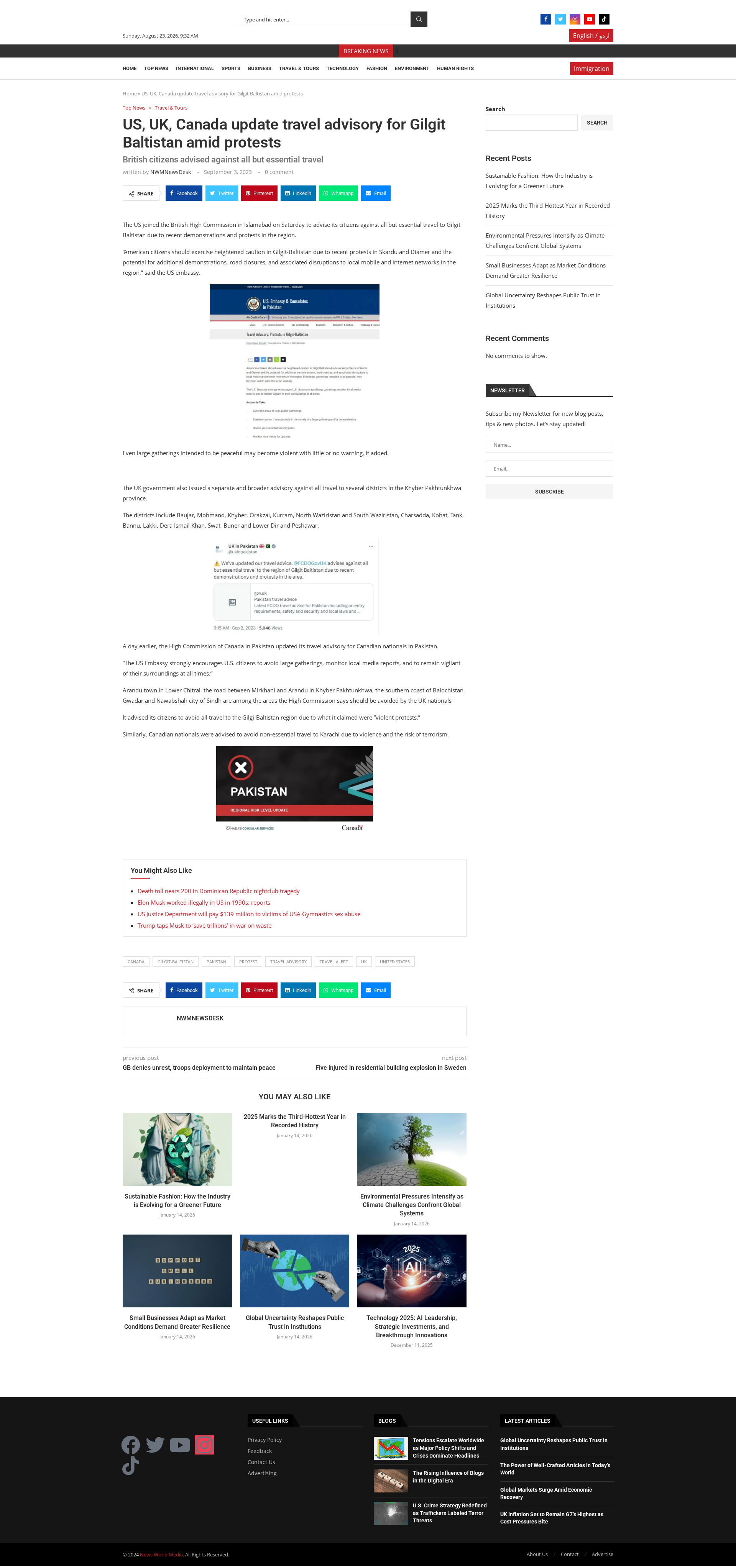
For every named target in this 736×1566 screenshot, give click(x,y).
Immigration (592, 68)
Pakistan (216, 961)
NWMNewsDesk (170, 171)
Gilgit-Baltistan (176, 961)
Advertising (262, 1473)
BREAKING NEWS (365, 51)
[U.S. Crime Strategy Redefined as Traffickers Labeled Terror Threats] (391, 1513)
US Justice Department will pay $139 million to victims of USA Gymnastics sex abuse (249, 914)
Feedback (260, 1451)
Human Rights (455, 68)
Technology (343, 68)
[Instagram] (575, 19)
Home (129, 68)
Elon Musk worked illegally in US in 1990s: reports (204, 902)
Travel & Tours (299, 68)
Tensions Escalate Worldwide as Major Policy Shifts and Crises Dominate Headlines (448, 1447)
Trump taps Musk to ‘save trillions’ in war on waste (204, 925)
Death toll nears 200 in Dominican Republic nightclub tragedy (219, 891)
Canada (136, 961)
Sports (231, 68)
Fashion (376, 68)
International (195, 68)
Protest (248, 961)
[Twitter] (560, 19)
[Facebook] (545, 19)
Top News (156, 68)
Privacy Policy (265, 1440)
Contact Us (261, 1462)
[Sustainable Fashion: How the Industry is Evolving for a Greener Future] (177, 1149)
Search (419, 19)
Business (259, 68)
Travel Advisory (288, 961)
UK (364, 961)
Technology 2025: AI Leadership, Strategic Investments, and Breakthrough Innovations (411, 1326)
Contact (570, 1554)
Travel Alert (334, 961)
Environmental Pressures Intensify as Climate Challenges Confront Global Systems (411, 1205)
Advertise (602, 1554)
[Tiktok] (604, 19)
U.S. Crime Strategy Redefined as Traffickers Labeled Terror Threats (450, 1512)
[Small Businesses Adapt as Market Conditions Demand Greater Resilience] (177, 1271)
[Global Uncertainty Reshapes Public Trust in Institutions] (295, 1271)
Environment (412, 68)
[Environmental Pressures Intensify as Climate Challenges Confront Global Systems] (412, 1149)
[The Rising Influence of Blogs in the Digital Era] (391, 1480)
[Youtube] (589, 19)
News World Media (161, 1554)
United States (395, 961)
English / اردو (591, 35)
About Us (537, 1554)
